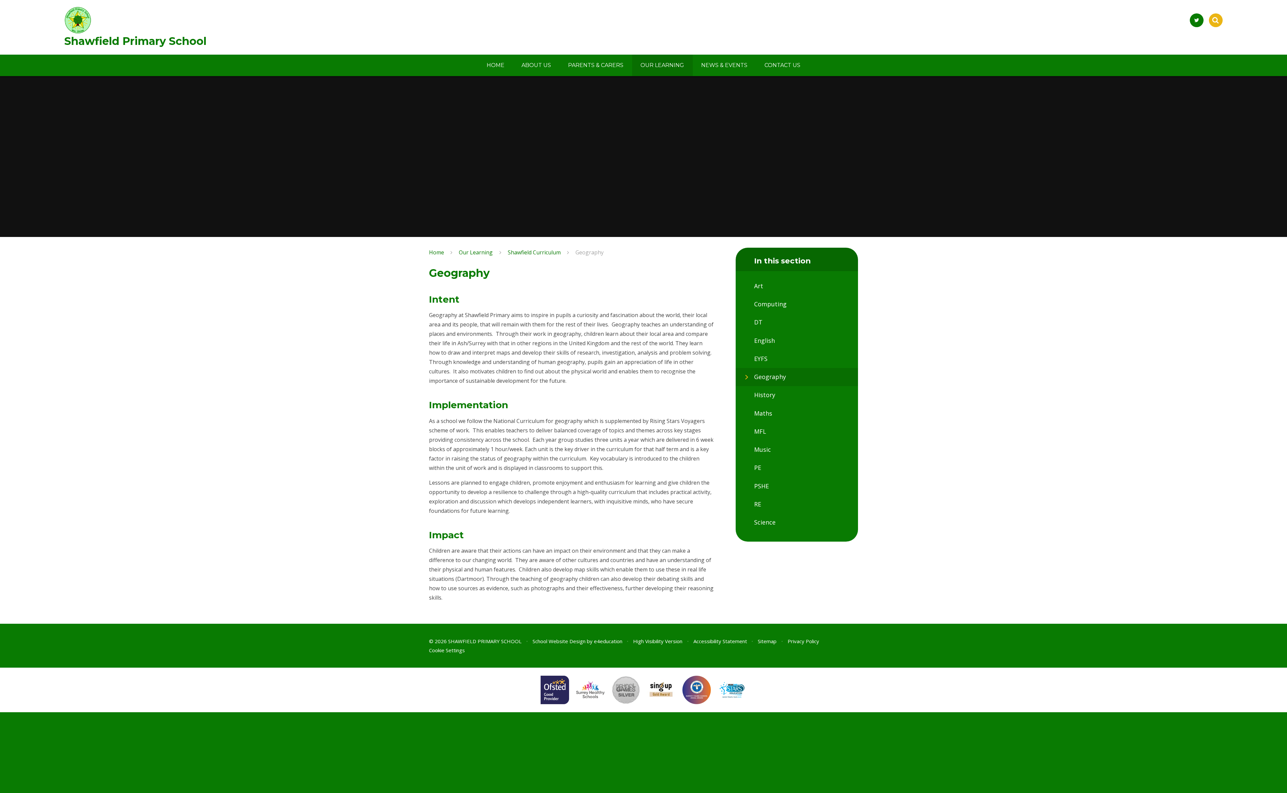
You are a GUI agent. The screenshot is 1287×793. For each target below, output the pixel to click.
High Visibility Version (657, 641)
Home (436, 252)
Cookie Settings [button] (447, 650)
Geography (589, 252)
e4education (608, 641)
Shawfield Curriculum (534, 252)
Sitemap (767, 641)
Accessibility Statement (720, 641)
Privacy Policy (803, 641)
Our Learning (476, 252)
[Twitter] (1197, 20)
